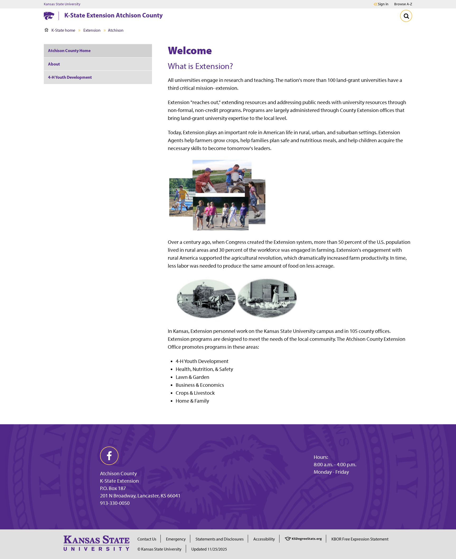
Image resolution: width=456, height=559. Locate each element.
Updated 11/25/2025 (209, 549)
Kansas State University (62, 4)
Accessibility (264, 539)
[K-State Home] (49, 15)
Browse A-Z (403, 4)
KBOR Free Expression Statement (359, 539)
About (54, 64)
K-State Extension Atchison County (113, 15)
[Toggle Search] (406, 16)
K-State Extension (119, 481)
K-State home (63, 30)
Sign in (383, 4)
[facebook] (109, 455)
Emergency (176, 539)
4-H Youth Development (70, 77)
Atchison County (118, 473)
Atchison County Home (69, 50)
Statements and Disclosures (220, 539)
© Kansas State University (159, 549)
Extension (92, 30)
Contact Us (146, 539)
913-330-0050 (115, 503)
